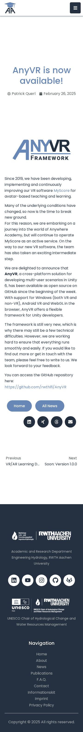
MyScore (62, 190)
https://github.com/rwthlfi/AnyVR (35, 387)
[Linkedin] (14, 580)
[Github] (55, 580)
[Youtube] (27, 580)
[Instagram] (41, 580)
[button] (29, 422)
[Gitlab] (69, 580)
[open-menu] (75, 7)
